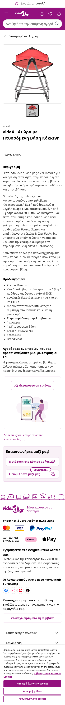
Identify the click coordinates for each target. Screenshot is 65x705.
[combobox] (32, 23)
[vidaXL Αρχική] (22, 13)
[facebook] (6, 590)
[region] (32, 674)
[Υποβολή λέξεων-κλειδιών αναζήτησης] (57, 23)
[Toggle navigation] (6, 14)
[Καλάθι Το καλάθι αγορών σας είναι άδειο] (59, 14)
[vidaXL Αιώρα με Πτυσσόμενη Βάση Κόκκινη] (32, 74)
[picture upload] (32, 409)
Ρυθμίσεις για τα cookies (32, 698)
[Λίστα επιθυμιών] (50, 14)
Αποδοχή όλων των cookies (32, 683)
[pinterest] (20, 590)
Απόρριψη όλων (32, 691)
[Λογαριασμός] (42, 14)
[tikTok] (28, 590)
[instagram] (13, 590)
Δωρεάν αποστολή (32, 3)
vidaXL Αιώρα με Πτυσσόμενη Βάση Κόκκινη (31, 135)
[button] (32, 633)
